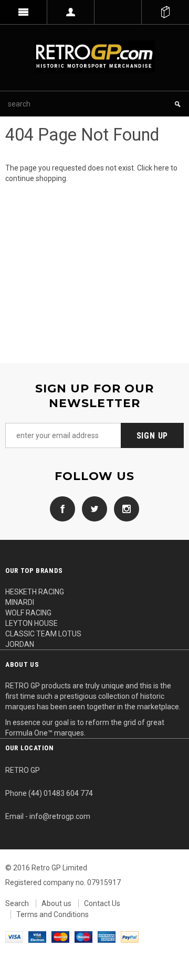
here (161, 168)
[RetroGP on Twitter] (92, 508)
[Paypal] (130, 936)
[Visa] (14, 936)
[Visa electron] (37, 936)
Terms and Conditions (52, 914)
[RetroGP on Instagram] (124, 508)
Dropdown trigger (70, 12)
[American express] (107, 936)
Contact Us (102, 903)
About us (56, 903)
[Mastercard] (60, 936)
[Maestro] (83, 936)
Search (17, 903)
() (165, 12)
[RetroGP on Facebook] (62, 508)
